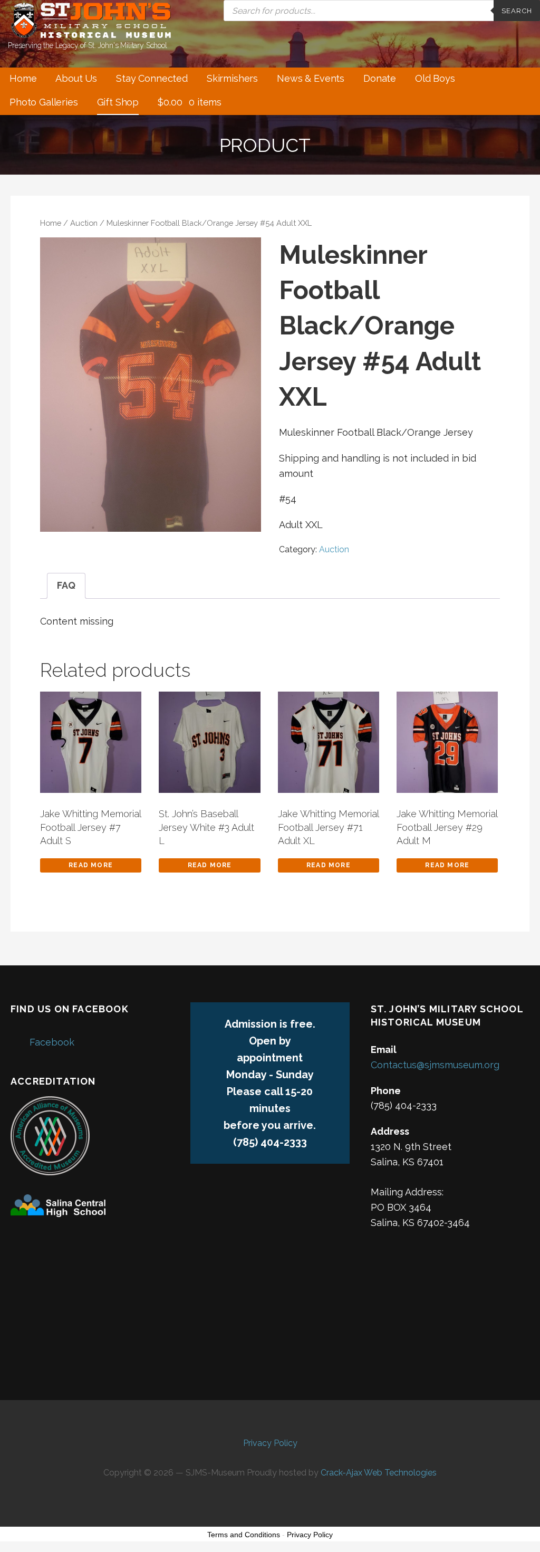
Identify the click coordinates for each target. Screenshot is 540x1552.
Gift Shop (118, 102)
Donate (379, 78)
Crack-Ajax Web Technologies (379, 1473)
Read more (91, 865)
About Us (76, 78)
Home (22, 78)
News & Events (310, 78)
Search (517, 11)
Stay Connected (152, 78)
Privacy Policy (270, 1443)
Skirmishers (232, 78)
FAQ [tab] (66, 585)
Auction (84, 222)
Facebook (52, 1042)
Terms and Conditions (243, 1534)
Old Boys (435, 78)
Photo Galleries (43, 102)
